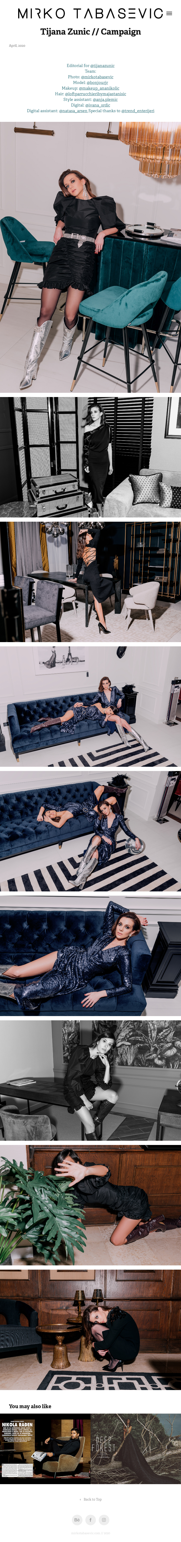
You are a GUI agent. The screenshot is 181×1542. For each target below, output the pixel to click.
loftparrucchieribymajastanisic (97, 93)
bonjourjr (99, 82)
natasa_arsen (75, 110)
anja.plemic (107, 99)
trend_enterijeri (139, 110)
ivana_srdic (99, 105)
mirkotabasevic (98, 77)
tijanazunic (104, 65)
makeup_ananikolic (100, 88)
